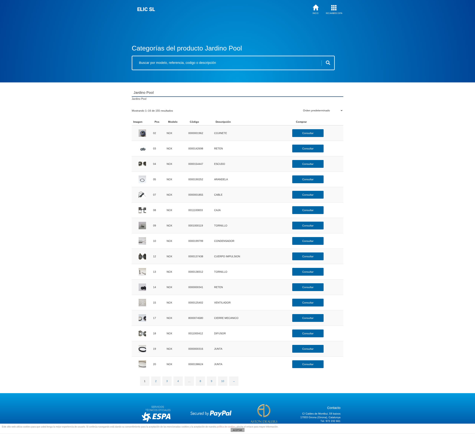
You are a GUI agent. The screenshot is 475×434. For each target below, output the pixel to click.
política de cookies (226, 426)
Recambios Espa (334, 13)
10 (222, 381)
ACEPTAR (237, 430)
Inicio (315, 13)
